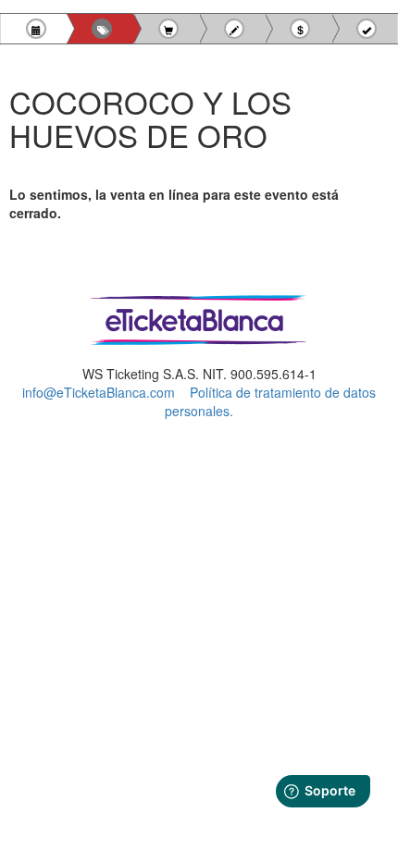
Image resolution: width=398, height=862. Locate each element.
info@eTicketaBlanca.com (98, 392)
